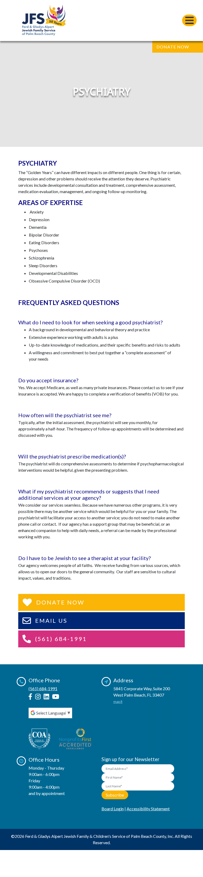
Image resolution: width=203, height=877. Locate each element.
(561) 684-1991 (43, 688)
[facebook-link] (30, 696)
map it (117, 701)
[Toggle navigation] (189, 20)
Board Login (113, 808)
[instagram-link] (38, 696)
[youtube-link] (55, 696)
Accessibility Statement (148, 808)
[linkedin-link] (46, 696)
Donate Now (172, 46)
